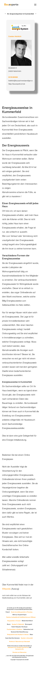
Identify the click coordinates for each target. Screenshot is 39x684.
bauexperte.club (19, 649)
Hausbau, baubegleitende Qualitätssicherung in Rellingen (21, 617)
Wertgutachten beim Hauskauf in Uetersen (18, 634)
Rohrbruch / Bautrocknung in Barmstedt (19, 641)
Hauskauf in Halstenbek (18, 624)
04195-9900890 (13, 77)
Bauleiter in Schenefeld (27, 638)
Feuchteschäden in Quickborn (14, 629)
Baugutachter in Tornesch (14, 620)
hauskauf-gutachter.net (22, 647)
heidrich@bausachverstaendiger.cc (20, 80)
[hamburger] (35, 4)
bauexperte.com (12, 647)
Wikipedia (6, 588)
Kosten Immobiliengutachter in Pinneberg (21, 612)
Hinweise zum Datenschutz (19, 652)
